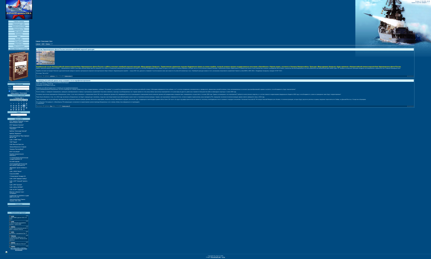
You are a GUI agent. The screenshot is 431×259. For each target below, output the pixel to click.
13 (13, 105)
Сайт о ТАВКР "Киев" (15, 139)
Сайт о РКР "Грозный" (16, 184)
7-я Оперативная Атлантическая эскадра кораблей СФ (19, 158)
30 (21, 109)
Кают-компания (18, 31)
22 (18, 107)
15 (18, 105)
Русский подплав (14, 161)
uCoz (223, 257)
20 (13, 107)
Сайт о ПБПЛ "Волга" (16, 171)
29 (18, 109)
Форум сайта (18, 38)
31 (24, 109)
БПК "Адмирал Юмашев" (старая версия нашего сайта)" (19, 121)
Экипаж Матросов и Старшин (18, 147)
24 (24, 107)
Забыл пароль (15, 93)
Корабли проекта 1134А (18, 26)
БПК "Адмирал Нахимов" (17, 125)
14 (16, 105)
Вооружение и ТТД (18, 29)
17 (24, 105)
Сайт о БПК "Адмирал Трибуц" (18, 178)
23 (21, 107)
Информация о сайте (19, 24)
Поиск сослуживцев (18, 46)
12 (11, 105)
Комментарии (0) (66, 106)
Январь (48, 44)
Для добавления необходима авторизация (19, 249)
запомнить (13, 91)
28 (16, 109)
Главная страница (19, 21)
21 (16, 107)
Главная (38, 41)
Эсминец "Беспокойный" (17, 149)
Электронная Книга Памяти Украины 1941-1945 (17, 200)
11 (26, 103)
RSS (428, 2)
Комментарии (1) (69, 76)
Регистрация (23, 93)
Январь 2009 (18, 98)
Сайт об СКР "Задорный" (17, 189)
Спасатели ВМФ (14, 173)
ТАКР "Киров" (13, 142)
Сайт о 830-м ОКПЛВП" (16, 187)
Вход (50, 41)
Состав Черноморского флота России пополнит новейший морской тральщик (65, 49)
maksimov (52, 76)
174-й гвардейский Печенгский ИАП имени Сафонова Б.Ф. (18, 164)
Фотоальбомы (19, 34)
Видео (19, 36)
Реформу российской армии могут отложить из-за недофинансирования (63, 80)
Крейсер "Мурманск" (15, 133)
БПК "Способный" (15, 151)
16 (21, 105)
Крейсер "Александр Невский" (18, 131)
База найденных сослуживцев (18, 48)
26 (11, 109)
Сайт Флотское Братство (17, 144)
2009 (43, 44)
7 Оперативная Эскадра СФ (17, 176)
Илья (51, 106)
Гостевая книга (18, 41)
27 (13, 109)
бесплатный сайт (216, 257)
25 (26, 107)
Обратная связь (18, 43)
